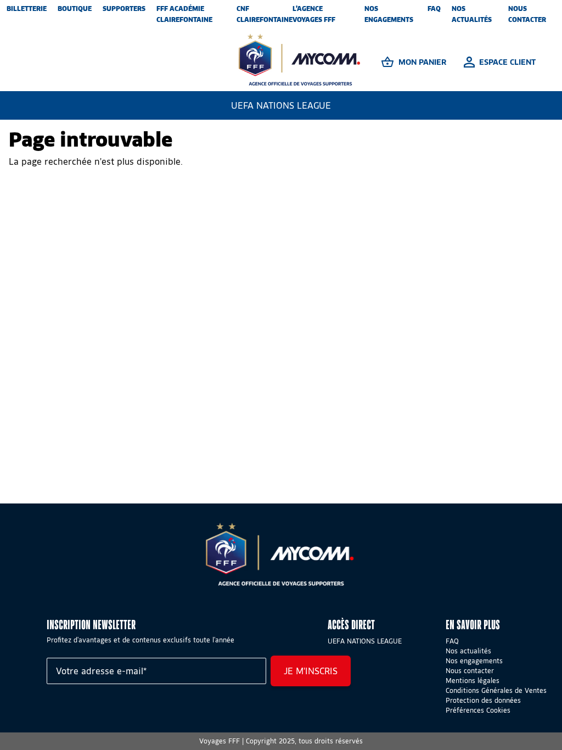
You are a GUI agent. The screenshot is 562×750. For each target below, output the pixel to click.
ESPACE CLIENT (507, 61)
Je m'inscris (311, 670)
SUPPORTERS (124, 8)
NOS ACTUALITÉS (472, 14)
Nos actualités (468, 651)
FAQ (434, 8)
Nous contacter (470, 671)
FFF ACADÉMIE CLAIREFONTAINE (184, 14)
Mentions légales (472, 680)
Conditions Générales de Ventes (496, 690)
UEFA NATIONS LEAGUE (281, 105)
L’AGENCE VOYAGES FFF (314, 14)
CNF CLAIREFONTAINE (265, 14)
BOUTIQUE (75, 8)
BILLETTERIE (27, 8)
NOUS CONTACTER (527, 14)
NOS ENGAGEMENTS (388, 14)
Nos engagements (474, 661)
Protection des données (483, 700)
